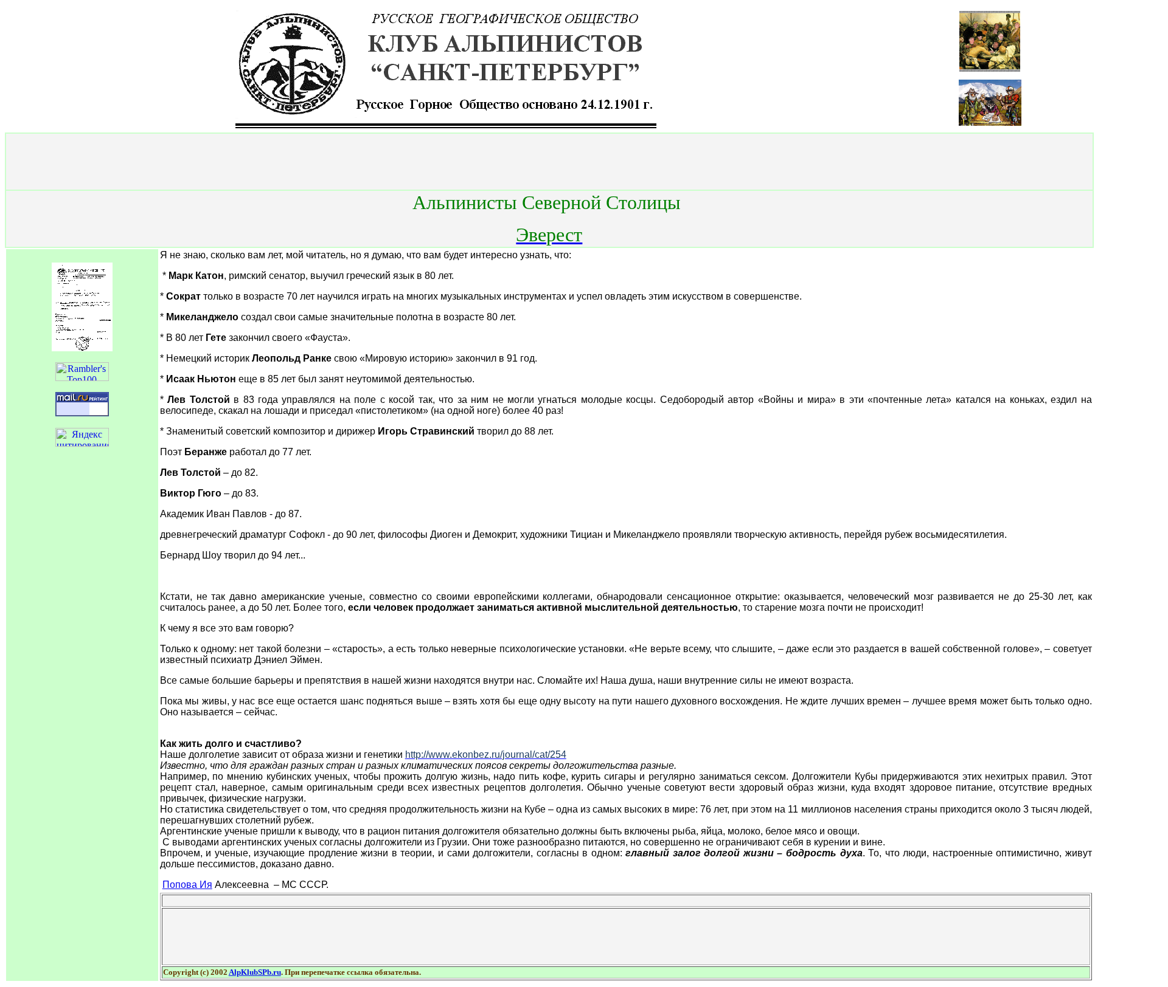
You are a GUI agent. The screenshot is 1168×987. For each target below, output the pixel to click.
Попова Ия (187, 884)
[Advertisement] (549, 161)
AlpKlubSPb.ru (255, 972)
